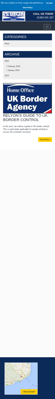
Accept (49, 3)
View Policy (28, 8)
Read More (45, 140)
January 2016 (13, 70)
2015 (7, 75)
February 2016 (13, 66)
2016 (7, 61)
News (7, 43)
